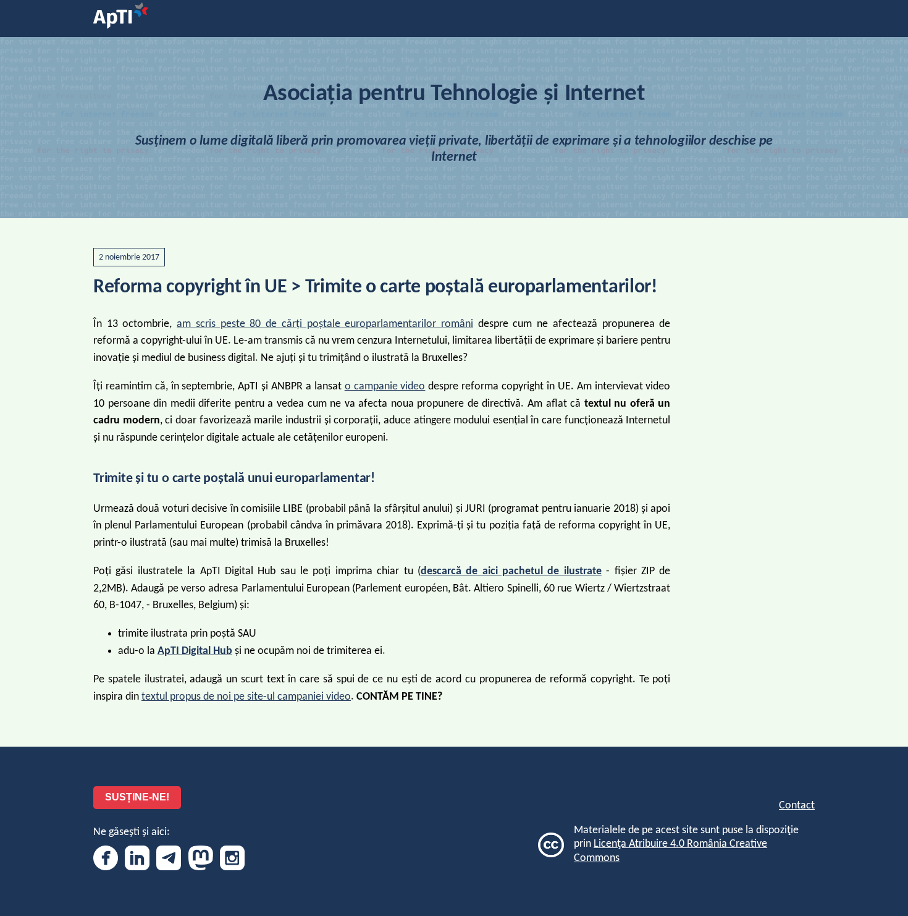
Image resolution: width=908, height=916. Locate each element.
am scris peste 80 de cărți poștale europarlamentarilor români (325, 324)
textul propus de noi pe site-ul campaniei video (246, 697)
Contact (797, 806)
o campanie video (385, 386)
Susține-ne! (137, 797)
